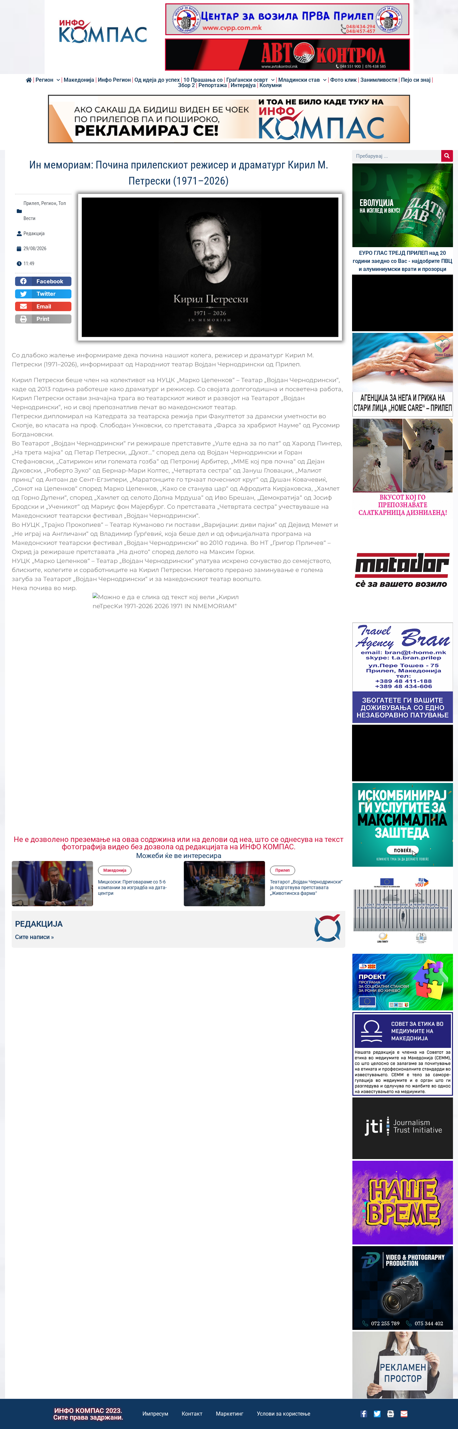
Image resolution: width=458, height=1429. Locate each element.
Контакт (192, 1414)
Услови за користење (283, 1414)
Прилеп (31, 203)
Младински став (299, 80)
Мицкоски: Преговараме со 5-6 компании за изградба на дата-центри (132, 887)
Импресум (155, 1414)
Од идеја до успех (157, 80)
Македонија (79, 80)
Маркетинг (229, 1414)
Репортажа (212, 85)
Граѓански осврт (247, 80)
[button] (43, 281)
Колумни (271, 85)
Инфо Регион (114, 80)
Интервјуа (243, 85)
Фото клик (343, 80)
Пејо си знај (416, 80)
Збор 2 (186, 85)
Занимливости (378, 80)
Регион (44, 80)
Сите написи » (34, 937)
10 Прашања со (203, 80)
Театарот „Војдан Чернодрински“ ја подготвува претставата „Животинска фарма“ (306, 887)
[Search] (447, 156)
